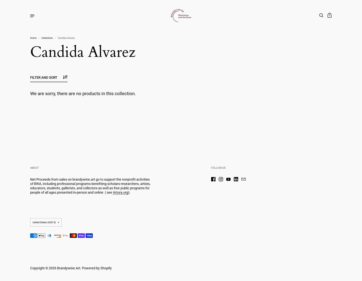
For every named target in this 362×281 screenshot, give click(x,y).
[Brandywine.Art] (181, 15)
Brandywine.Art (68, 268)
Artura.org (120, 192)
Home (33, 38)
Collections (47, 38)
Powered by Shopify (97, 268)
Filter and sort (43, 77)
